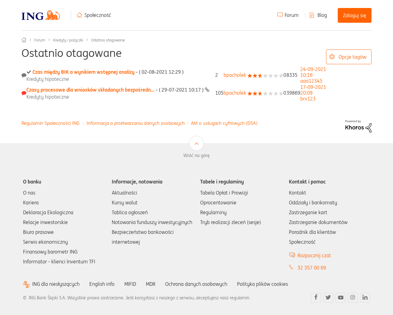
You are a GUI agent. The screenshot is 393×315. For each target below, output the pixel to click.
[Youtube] (340, 298)
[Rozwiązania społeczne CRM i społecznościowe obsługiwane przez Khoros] (358, 126)
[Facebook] (316, 298)
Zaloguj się (354, 15)
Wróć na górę (196, 155)
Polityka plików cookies (262, 284)
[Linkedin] (365, 298)
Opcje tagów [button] (352, 57)
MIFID (130, 284)
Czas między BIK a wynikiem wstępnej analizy (108, 72)
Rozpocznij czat (314, 255)
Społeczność (97, 15)
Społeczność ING (23, 39)
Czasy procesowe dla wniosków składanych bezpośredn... (115, 90)
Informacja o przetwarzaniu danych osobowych (136, 123)
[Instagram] (353, 298)
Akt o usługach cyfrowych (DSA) (224, 123)
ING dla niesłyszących (56, 284)
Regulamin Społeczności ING (50, 123)
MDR (150, 284)
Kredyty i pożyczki (68, 40)
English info (102, 284)
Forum (292, 15)
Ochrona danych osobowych (196, 284)
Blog (322, 15)
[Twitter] (328, 298)
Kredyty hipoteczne (47, 79)
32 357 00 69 (312, 268)
